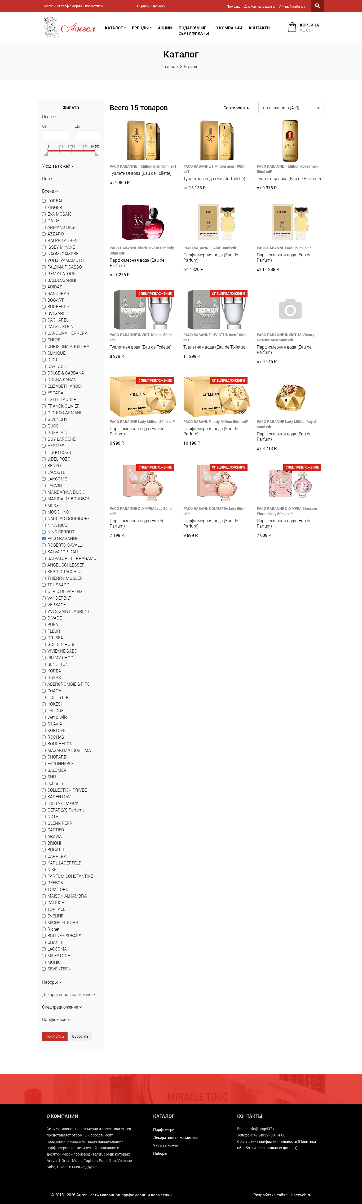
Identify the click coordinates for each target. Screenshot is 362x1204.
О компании (228, 27)
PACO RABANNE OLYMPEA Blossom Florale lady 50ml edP (287, 511)
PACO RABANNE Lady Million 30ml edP (142, 421)
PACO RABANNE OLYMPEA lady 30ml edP (141, 511)
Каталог (114, 27)
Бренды (140, 27)
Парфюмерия (164, 1129)
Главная (170, 66)
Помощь (233, 6)
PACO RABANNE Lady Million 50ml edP (216, 421)
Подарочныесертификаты (194, 30)
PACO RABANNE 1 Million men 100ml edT (214, 169)
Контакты (259, 27)
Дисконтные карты (259, 6)
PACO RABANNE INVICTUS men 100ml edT (215, 337)
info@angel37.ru (263, 1128)
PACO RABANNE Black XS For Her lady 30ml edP (142, 250)
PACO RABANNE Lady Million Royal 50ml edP (286, 424)
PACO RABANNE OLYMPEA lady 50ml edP (214, 511)
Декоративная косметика (175, 1137)
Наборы (160, 1153)
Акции (165, 27)
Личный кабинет (292, 6)
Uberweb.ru (301, 1194)
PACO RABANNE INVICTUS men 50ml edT (141, 337)
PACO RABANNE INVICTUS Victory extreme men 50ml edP (285, 337)
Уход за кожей (165, 1145)
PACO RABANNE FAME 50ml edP (284, 247)
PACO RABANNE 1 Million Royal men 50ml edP (287, 169)
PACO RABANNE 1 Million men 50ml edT (143, 166)
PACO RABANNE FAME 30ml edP (210, 247)
